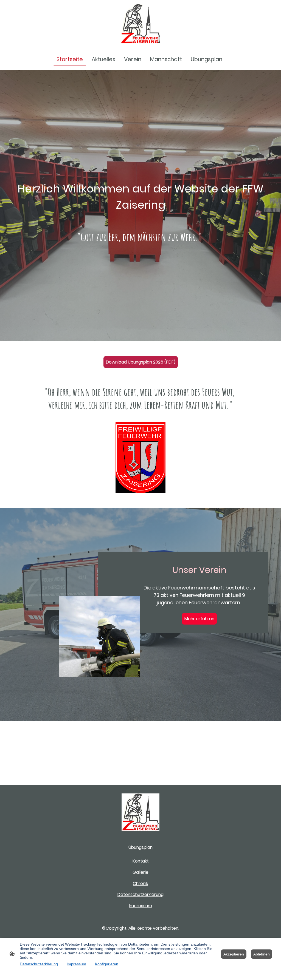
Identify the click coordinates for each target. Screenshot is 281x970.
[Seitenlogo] (140, 24)
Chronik (140, 883)
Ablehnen (261, 954)
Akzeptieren (233, 954)
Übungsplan (140, 847)
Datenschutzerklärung (140, 894)
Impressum (140, 906)
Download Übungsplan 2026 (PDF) (140, 362)
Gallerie (140, 872)
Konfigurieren (106, 964)
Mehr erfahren (199, 619)
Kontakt (141, 861)
